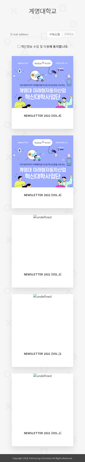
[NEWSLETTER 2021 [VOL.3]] (42, 217)
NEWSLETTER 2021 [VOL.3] (42, 274)
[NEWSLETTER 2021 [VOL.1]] (42, 376)
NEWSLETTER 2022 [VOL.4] (42, 195)
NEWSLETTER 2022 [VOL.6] (42, 115)
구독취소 (69, 34)
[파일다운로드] (18, 108)
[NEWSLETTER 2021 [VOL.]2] (42, 296)
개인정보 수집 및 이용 (35, 46)
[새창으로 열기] (29, 108)
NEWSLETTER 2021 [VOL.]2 (42, 353)
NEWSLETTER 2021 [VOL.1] (42, 433)
